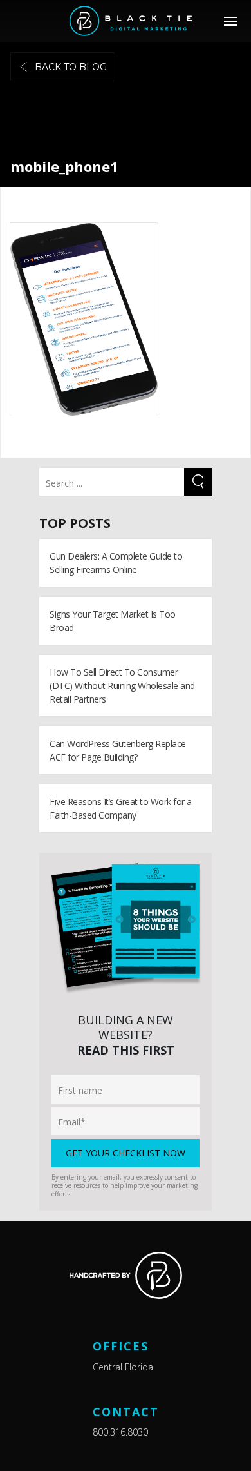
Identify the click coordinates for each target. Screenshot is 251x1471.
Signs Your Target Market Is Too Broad (113, 621)
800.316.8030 (120, 1432)
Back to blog (71, 67)
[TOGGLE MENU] (230, 21)
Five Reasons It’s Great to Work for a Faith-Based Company (121, 808)
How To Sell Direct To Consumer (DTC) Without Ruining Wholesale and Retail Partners (122, 685)
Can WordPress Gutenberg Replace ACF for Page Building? (118, 750)
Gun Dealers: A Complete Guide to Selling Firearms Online (116, 563)
